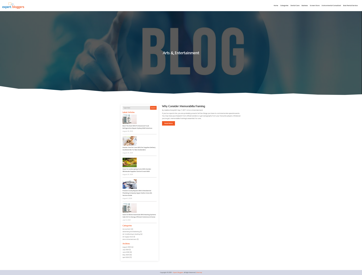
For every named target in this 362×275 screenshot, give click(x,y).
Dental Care (294, 5)
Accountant (126, 229)
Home (276, 5)
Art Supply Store (128, 237)
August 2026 (127, 247)
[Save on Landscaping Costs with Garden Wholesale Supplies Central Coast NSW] (130, 163)
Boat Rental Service (350, 5)
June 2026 (126, 252)
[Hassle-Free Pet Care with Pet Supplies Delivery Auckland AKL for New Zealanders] (130, 141)
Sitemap (199, 272)
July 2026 (126, 250)
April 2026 (126, 257)
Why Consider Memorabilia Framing (183, 106)
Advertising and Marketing (131, 232)
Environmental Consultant (331, 5)
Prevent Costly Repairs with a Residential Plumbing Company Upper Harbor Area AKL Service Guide (137, 193)
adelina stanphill (170, 110)
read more (168, 123)
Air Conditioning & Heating (131, 234)
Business (305, 5)
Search (153, 108)
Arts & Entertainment (130, 239)
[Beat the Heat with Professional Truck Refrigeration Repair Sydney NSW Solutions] (130, 120)
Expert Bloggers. (178, 272)
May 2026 (126, 255)
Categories (284, 5)
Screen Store (315, 5)
